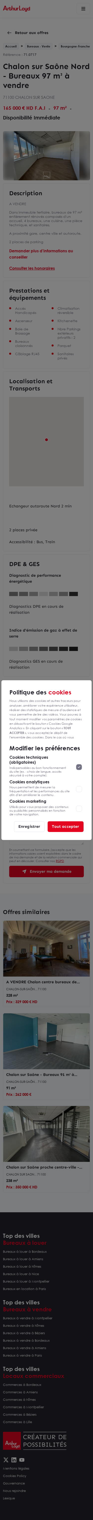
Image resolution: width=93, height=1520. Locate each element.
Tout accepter (65, 826)
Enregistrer (29, 826)
